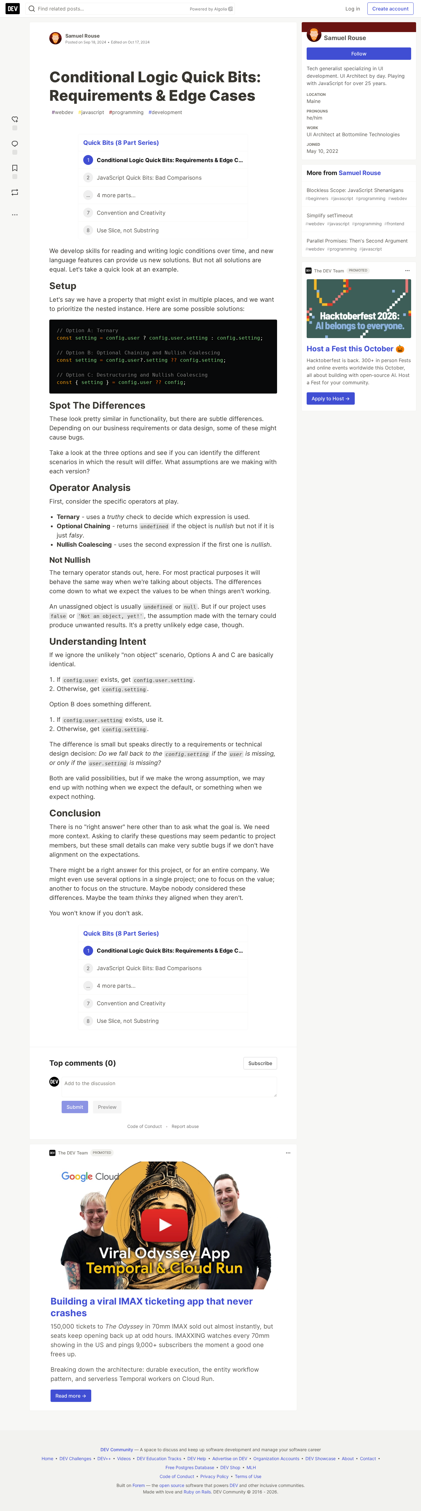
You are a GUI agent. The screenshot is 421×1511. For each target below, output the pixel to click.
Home (47, 1458)
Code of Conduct (144, 1126)
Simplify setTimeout (354, 219)
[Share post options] (15, 215)
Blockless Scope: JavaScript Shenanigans (356, 194)
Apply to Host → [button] (331, 398)
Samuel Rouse (82, 36)
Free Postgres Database (190, 1467)
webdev (62, 112)
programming (126, 112)
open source (171, 1485)
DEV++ (104, 1458)
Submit (75, 1107)
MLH (251, 1467)
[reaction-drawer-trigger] (15, 122)
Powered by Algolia (209, 8)
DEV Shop (230, 1467)
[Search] (32, 8)
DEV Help (196, 1458)
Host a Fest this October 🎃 (356, 348)
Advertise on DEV (229, 1458)
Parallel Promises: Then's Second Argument (356, 244)
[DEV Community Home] (12, 8)
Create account (390, 9)
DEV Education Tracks (159, 1458)
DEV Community (116, 1449)
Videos (124, 1458)
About (348, 1458)
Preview (107, 1107)
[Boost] (15, 192)
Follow (358, 54)
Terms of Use (248, 1476)
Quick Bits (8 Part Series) (121, 142)
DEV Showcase (320, 1458)
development (165, 112)
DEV (234, 1485)
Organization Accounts (276, 1458)
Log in (352, 9)
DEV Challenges (75, 1458)
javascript (91, 112)
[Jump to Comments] (15, 147)
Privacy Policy (214, 1476)
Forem (139, 1485)
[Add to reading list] (15, 171)
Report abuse (185, 1126)
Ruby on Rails (197, 1491)
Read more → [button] (70, 1396)
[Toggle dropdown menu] (288, 1153)
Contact (368, 1458)
